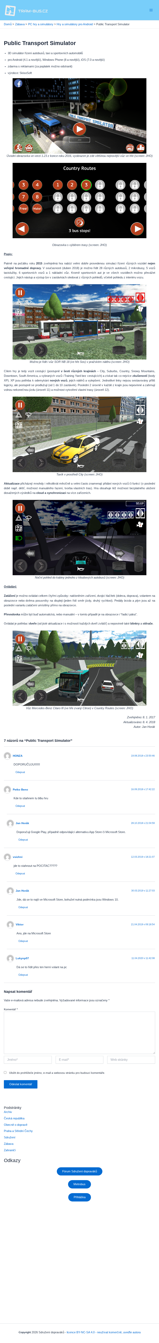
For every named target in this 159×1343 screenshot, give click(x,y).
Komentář (11, 1009)
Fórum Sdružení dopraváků (79, 1171)
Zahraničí (10, 1150)
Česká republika (14, 1118)
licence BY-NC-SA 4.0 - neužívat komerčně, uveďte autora (104, 1332)
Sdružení (9, 1137)
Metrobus (79, 1184)
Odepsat (20, 772)
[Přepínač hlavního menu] (151, 10)
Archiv (8, 1112)
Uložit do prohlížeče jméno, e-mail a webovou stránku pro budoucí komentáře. (57, 1072)
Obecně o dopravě (15, 1124)
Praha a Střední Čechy (18, 1131)
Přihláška (80, 1197)
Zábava (8, 1143)
